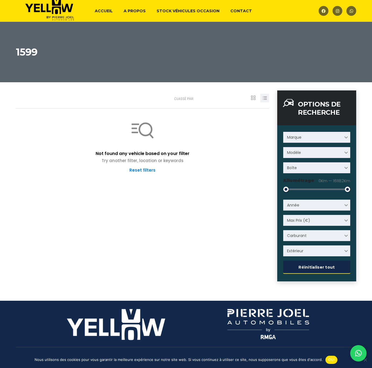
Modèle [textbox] (294, 152)
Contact (241, 10)
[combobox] (316, 137)
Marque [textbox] (294, 137)
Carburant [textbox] (297, 235)
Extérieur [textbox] (295, 251)
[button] (358, 353)
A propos (135, 10)
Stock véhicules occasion (188, 10)
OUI (331, 359)
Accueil (104, 10)
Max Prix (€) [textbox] (298, 220)
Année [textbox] (293, 205)
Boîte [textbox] (292, 168)
